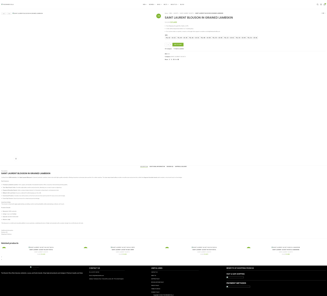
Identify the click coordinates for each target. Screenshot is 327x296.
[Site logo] (7, 4)
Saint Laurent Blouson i (26, 177)
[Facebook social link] (170, 59)
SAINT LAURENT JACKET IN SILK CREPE (123, 250)
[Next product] (325, 13)
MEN (144, 4)
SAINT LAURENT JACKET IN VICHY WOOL (204, 250)
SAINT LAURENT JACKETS (187, 13)
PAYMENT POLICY (155, 292)
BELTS (165, 4)
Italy (9, 219)
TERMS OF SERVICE (155, 288)
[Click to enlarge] (16, 159)
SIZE (166, 35)
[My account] (321, 4)
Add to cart (178, 44)
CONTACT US (154, 272)
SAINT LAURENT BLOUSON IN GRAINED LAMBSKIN (25, 173)
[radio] (170, 37)
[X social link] (172, 59)
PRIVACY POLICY (155, 285)
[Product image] (41, 247)
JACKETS (176, 13)
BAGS (158, 4)
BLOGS (182, 4)
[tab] (144, 166)
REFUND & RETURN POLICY (157, 282)
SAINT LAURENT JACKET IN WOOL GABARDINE (285, 250)
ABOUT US (174, 4)
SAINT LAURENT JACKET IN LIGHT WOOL (41, 250)
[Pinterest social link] (174, 59)
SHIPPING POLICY (155, 278)
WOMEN (151, 4)
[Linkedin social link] (176, 59)
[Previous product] (321, 13)
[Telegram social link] (178, 59)
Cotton (14, 214)
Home (166, 13)
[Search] (317, 4)
